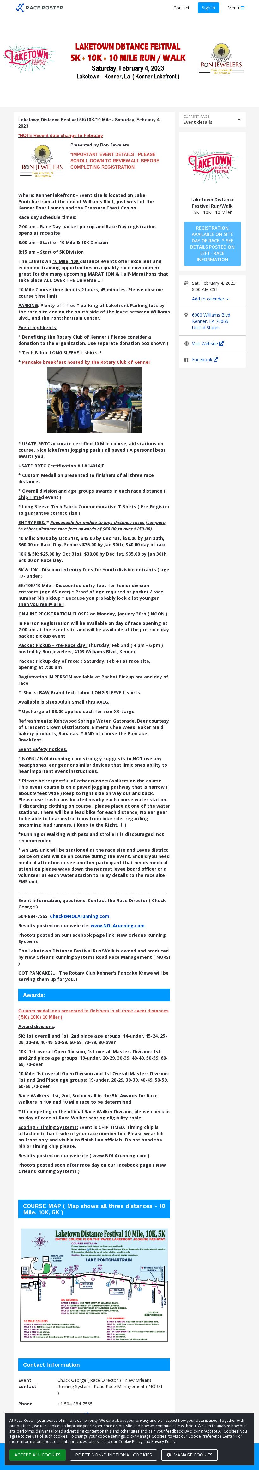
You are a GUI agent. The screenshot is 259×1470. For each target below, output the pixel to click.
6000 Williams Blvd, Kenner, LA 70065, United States (212, 321)
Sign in (208, 7)
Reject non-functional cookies (113, 1455)
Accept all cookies (38, 1455)
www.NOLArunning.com (118, 926)
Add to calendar (209, 299)
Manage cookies (192, 1455)
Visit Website (205, 343)
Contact (181, 8)
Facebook (203, 360)
